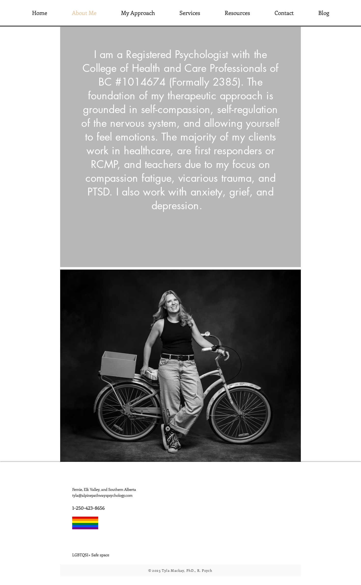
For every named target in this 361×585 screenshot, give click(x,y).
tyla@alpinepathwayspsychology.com (102, 495)
